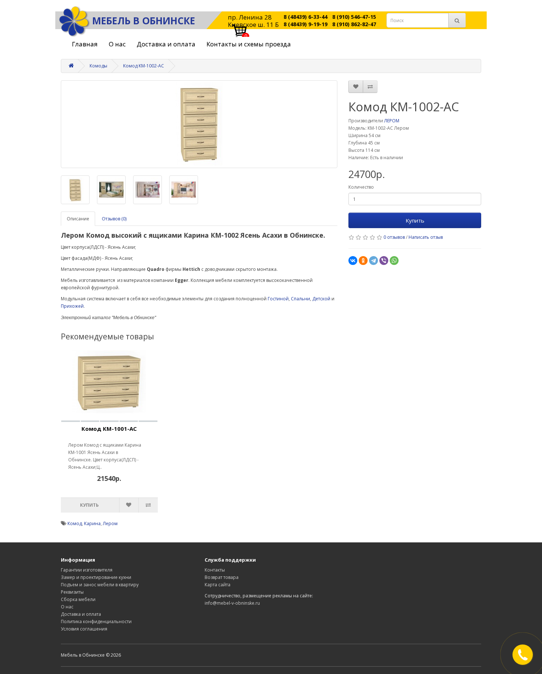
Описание (78, 219)
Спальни (300, 299)
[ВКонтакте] (352, 260)
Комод (74, 523)
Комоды (98, 66)
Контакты (215, 570)
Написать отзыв (426, 237)
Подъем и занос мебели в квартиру (100, 585)
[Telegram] (373, 260)
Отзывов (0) (114, 219)
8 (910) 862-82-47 (354, 24)
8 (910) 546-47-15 (354, 16)
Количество (361, 187)
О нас (117, 44)
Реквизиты (72, 592)
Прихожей (72, 306)
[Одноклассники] (363, 260)
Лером (110, 523)
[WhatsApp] (394, 260)
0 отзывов (394, 237)
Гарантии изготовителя (86, 570)
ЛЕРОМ (391, 121)
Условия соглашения (84, 629)
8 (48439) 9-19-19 (305, 24)
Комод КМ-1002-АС (143, 66)
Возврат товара (222, 577)
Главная (85, 44)
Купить (415, 220)
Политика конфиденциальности (96, 621)
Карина (92, 523)
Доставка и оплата (166, 44)
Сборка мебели (78, 599)
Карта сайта (217, 585)
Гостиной (278, 299)
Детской (321, 299)
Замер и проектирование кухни (96, 577)
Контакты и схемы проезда (248, 44)
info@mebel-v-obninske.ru (232, 603)
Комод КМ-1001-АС (109, 428)
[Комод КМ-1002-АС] (199, 124)
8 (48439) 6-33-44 (305, 16)
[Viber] (383, 260)
